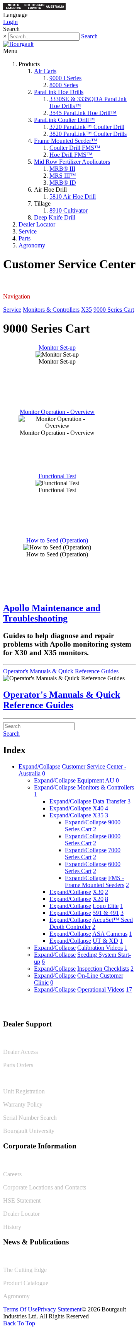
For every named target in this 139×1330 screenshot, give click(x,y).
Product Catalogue (25, 1283)
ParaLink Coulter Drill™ (64, 120)
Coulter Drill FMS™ (74, 147)
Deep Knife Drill (54, 217)
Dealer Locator (37, 224)
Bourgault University (28, 1130)
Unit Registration (24, 1091)
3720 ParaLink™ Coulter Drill (86, 127)
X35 (86, 309)
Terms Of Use (20, 1309)
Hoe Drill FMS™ (71, 154)
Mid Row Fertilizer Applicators (72, 161)
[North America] (13, 8)
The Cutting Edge (25, 1270)
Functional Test (57, 476)
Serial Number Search (30, 1117)
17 (129, 989)
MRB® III (62, 168)
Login (10, 22)
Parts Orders (18, 1065)
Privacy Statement (59, 1309)
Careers (12, 1174)
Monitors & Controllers (51, 309)
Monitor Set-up (57, 347)
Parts (25, 238)
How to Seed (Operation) (57, 540)
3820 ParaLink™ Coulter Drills (88, 133)
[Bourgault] (18, 44)
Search (89, 36)
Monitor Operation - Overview (57, 411)
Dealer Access (20, 1052)
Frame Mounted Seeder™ (65, 140)
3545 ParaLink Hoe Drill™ (83, 113)
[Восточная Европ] (34, 8)
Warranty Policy (22, 1104)
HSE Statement (22, 1200)
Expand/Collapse (39, 766)
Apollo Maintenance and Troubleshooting (51, 613)
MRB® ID (62, 182)
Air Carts (45, 71)
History (12, 1227)
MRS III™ (62, 175)
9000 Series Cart (113, 309)
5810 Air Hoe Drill (72, 196)
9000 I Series (65, 78)
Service (28, 231)
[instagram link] (130, 1007)
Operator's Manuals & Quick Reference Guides (61, 671)
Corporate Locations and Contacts (44, 1187)
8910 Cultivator (68, 210)
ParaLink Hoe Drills (58, 92)
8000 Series (63, 85)
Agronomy (32, 245)
